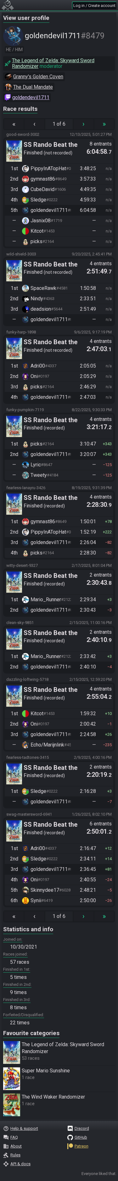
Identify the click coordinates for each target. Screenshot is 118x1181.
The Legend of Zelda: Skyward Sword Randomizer (53, 63)
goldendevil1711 (30, 97)
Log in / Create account (94, 5)
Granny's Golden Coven (38, 77)
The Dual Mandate (33, 87)
